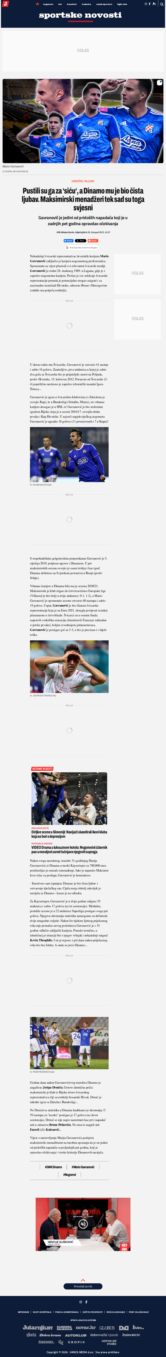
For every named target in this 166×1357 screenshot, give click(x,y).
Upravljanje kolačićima (83, 1320)
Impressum (23, 1312)
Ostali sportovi (104, 4)
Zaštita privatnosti (93, 1312)
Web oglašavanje (116, 1312)
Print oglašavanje (139, 1312)
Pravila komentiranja (67, 1312)
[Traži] (162, 4)
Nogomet (48, 4)
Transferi (72, 4)
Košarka (86, 4)
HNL (60, 4)
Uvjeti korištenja (42, 1312)
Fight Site (122, 4)
